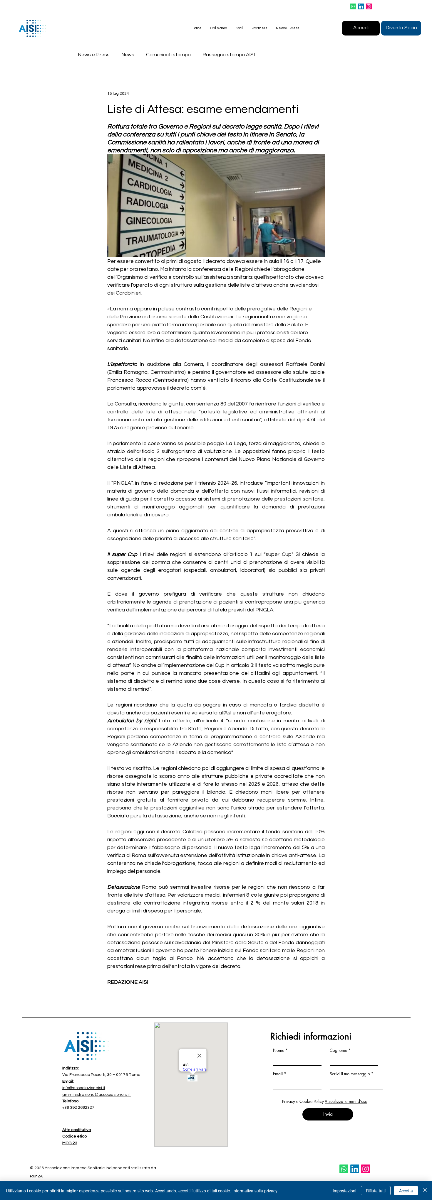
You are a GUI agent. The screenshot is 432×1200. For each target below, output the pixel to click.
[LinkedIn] (361, 6)
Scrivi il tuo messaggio (350, 1074)
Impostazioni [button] (344, 1191)
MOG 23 (69, 1143)
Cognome (338, 1050)
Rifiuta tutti (376, 1191)
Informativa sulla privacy (254, 1191)
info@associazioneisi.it (83, 1088)
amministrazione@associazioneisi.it (96, 1095)
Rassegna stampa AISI (228, 55)
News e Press (94, 55)
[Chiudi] (424, 1190)
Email (278, 1074)
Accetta (406, 1191)
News (127, 55)
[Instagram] (369, 6)
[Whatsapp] (353, 6)
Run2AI (36, 1176)
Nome (278, 1050)
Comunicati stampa (168, 55)
